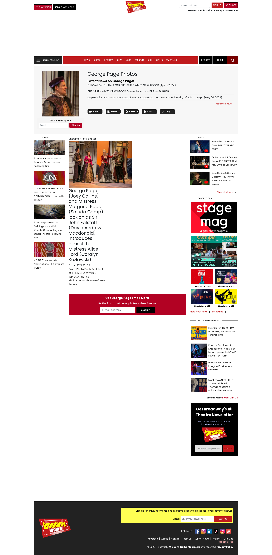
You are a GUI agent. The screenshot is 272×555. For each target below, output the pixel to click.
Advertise (153, 538)
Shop (149, 60)
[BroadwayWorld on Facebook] (197, 531)
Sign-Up (223, 519)
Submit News (202, 538)
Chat (119, 60)
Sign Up (76, 125)
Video (96, 111)
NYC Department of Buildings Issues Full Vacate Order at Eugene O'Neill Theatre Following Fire (48, 230)
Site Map (228, 538)
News (87, 60)
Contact (175, 538)
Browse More (222, 397)
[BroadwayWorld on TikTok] (216, 531)
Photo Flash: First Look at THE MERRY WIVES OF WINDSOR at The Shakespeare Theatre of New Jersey (87, 276)
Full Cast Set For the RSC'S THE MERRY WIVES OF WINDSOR (123, 85)
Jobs (128, 60)
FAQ (167, 111)
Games (159, 60)
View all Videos (225, 192)
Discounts (218, 311)
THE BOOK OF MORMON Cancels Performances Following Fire (47, 162)
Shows (97, 60)
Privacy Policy (225, 547)
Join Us (187, 538)
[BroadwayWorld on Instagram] (203, 531)
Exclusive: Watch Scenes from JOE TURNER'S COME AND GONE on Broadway (225, 161)
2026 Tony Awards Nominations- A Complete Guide (49, 264)
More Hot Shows (199, 311)
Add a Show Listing (64, 7)
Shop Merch (45, 7)
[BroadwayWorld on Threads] (222, 531)
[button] (232, 60)
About (164, 538)
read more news (224, 103)
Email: (176, 519)
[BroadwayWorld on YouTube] (228, 531)
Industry (108, 60)
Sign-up (217, 5)
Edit (149, 111)
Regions (216, 538)
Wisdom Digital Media (182, 547)
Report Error (225, 542)
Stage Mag (171, 60)
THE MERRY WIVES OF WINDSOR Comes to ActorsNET (120, 91)
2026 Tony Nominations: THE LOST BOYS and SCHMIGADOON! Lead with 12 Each (49, 194)
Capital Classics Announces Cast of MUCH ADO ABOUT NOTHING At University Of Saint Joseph (145, 97)
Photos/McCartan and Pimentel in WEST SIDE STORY (223, 145)
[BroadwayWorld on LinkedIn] (210, 531)
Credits (133, 111)
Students (139, 60)
